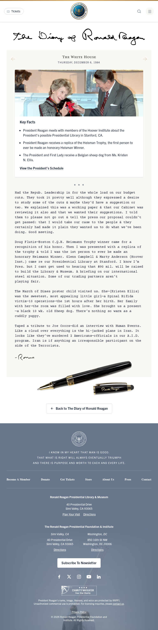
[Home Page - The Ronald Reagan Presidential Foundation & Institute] (79, 11)
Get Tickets (67, 479)
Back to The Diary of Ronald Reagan (82, 408)
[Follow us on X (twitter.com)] (69, 576)
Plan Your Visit (71, 514)
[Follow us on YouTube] (88, 576)
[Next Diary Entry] (145, 60)
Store (88, 479)
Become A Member (18, 479)
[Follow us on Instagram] (79, 576)
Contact (146, 479)
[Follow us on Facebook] (59, 576)
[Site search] (139, 11)
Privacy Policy (79, 611)
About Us (108, 479)
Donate (45, 479)
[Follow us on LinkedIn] (98, 576)
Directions (89, 514)
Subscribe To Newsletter (79, 563)
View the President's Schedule (41, 168)
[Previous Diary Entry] (13, 60)
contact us (118, 603)
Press (128, 479)
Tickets (15, 11)
